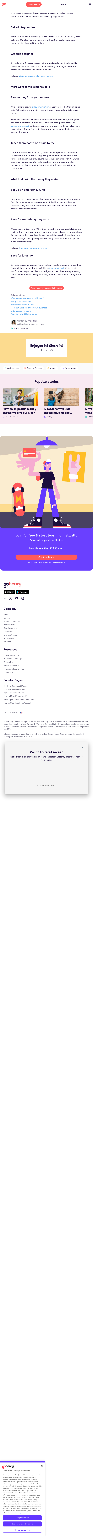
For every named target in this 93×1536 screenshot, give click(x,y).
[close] (82, 748)
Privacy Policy (50, 785)
